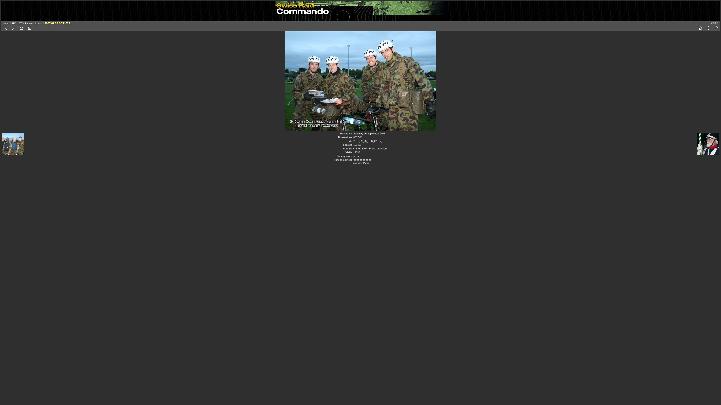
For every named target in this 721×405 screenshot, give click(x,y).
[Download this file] (29, 28)
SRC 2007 (17, 23)
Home (6, 23)
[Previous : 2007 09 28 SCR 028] (708, 28)
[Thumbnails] (700, 28)
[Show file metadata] (21, 28)
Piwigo (366, 163)
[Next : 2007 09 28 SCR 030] (716, 28)
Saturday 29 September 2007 (369, 133)
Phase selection (33, 23)
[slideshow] (13, 28)
